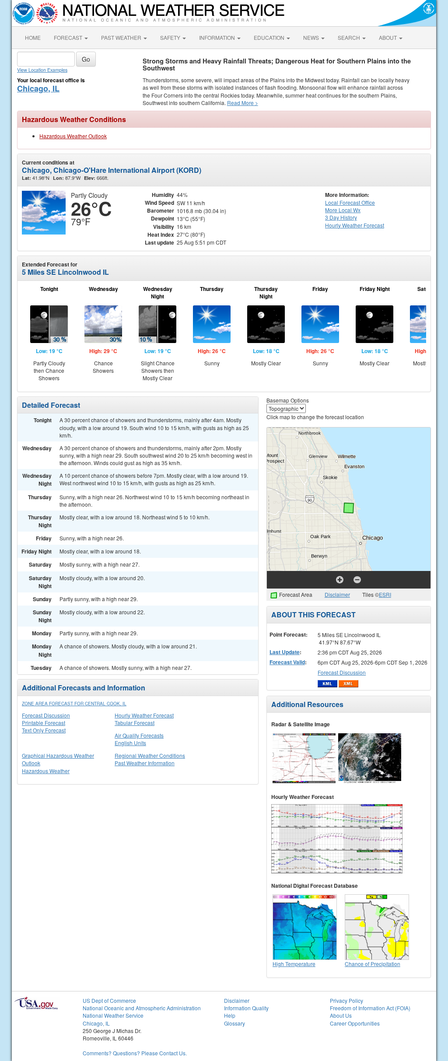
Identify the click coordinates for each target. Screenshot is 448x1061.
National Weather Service (113, 1015)
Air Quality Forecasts (139, 735)
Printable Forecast (43, 722)
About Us (341, 1015)
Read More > (242, 102)
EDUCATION (270, 37)
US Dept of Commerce (109, 1000)
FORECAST (69, 37)
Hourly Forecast (354, 225)
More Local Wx (342, 210)
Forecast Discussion (46, 715)
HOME (33, 37)
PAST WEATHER (122, 37)
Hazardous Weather (46, 770)
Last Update (285, 652)
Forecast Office (350, 202)
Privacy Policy (346, 1000)
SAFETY (171, 37)
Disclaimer (337, 594)
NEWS (311, 37)
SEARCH (349, 37)
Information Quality (246, 1008)
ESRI (385, 594)
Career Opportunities (355, 1023)
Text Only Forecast (44, 730)
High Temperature (294, 963)
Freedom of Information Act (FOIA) (370, 1008)
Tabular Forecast (134, 722)
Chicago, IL (38, 88)
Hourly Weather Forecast (144, 715)
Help (229, 1015)
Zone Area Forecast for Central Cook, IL (74, 703)
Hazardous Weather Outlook (73, 136)
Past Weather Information (145, 763)
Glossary (234, 1023)
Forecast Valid (287, 662)
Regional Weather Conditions (150, 755)
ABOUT (388, 37)
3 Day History (341, 217)
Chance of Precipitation (372, 963)
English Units (130, 742)
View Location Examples (42, 70)
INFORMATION (217, 37)
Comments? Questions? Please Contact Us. (135, 1053)
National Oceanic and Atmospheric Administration (142, 1008)
